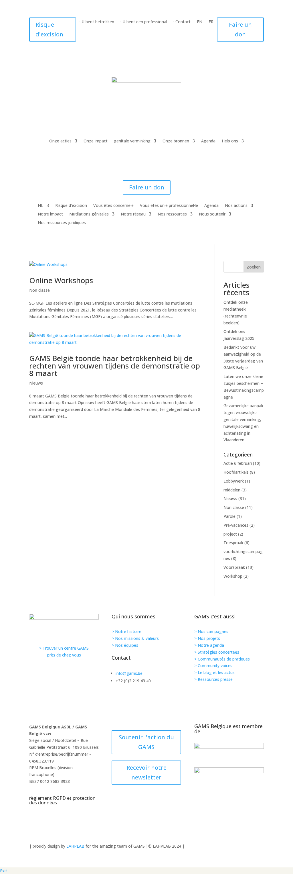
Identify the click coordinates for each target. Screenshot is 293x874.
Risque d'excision (49, 29)
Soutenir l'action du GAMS (146, 742)
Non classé (39, 290)
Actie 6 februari (237, 463)
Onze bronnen (176, 141)
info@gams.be (129, 673)
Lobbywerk (233, 481)
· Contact (182, 22)
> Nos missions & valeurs (135, 638)
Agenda (208, 141)
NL (40, 205)
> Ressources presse (213, 679)
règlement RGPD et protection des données (62, 800)
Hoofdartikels (236, 472)
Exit (3, 870)
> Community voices (213, 665)
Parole (229, 516)
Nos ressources (172, 214)
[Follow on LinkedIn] (249, 705)
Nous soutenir (212, 214)
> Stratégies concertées (216, 652)
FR (211, 22)
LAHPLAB (75, 846)
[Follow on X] (208, 705)
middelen (231, 490)
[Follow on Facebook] (167, 705)
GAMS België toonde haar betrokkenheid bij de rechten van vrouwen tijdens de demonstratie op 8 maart (114, 365)
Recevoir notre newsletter (146, 772)
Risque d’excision (71, 205)
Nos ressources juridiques (62, 223)
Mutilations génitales (89, 214)
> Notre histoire (126, 631)
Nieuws (36, 383)
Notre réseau (133, 214)
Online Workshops (61, 280)
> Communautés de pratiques (222, 659)
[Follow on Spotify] (125, 705)
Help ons (230, 141)
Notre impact (50, 214)
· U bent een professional (143, 22)
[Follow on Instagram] (84, 705)
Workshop (232, 576)
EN (199, 22)
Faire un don (240, 29)
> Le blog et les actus (214, 672)
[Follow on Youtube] (43, 705)
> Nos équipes (125, 645)
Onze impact (96, 141)
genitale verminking (132, 141)
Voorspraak (234, 567)
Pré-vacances (235, 525)
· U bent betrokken (97, 22)
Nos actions (236, 205)
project (230, 534)
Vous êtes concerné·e (113, 205)
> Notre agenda (209, 645)
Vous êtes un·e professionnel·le (169, 205)
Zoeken (254, 267)
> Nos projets (207, 638)
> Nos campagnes (211, 631)
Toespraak (233, 542)
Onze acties (60, 141)
